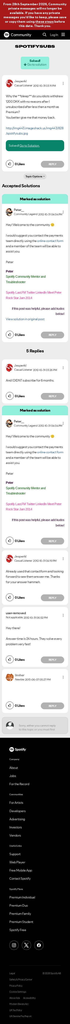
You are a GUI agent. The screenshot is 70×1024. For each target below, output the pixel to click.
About (13, 768)
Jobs (12, 776)
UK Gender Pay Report (20, 1016)
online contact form (50, 241)
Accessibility (29, 998)
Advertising (17, 819)
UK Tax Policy (15, 1010)
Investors (15, 827)
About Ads (14, 998)
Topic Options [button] (33, 176)
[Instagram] (14, 945)
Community (21, 34)
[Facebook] (39, 945)
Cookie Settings (17, 991)
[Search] (45, 35)
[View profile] (9, 83)
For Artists (16, 802)
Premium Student (21, 922)
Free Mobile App (20, 870)
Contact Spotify (20, 878)
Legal (12, 973)
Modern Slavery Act (18, 1004)
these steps (44, 21)
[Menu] (63, 34)
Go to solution (36, 64)
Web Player (17, 862)
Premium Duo (18, 905)
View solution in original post (25, 319)
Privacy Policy (15, 985)
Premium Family (20, 913)
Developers (17, 811)
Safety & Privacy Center (20, 979)
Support (15, 854)
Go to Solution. (29, 145)
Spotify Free (17, 930)
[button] (63, 83)
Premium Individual (22, 897)
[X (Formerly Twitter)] (26, 945)
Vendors (15, 835)
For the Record (19, 784)
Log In (54, 35)
